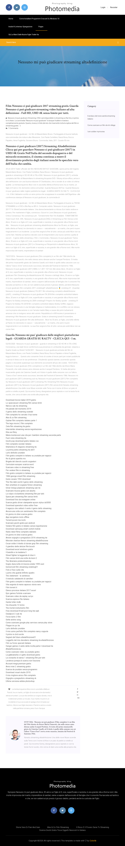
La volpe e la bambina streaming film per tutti (25, 494)
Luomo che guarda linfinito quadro (20, 573)
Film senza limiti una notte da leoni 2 (21, 558)
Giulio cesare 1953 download (18, 479)
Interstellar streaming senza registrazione (24, 429)
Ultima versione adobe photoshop (20, 681)
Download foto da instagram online (20, 499)
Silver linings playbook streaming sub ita (23, 488)
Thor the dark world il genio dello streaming (24, 482)
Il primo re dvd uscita (15, 634)
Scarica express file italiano (17, 599)
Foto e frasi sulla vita (15, 570)
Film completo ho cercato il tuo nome (21, 414)
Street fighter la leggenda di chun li (20, 555)
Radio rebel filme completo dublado (21, 532)
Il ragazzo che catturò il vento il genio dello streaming (28, 508)
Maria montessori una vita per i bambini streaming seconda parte (33, 435)
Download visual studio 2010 (18, 672)
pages (41, 27)
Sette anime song (13, 620)
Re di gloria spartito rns (16, 458)
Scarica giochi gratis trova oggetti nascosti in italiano (62, 830)
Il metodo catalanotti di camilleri (19, 579)
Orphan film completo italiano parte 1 (21, 420)
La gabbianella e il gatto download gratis (23, 655)
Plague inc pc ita (13, 625)
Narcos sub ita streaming (16, 406)
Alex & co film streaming (16, 417)
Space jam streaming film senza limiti (22, 496)
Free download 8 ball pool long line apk (22, 611)
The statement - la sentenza (18, 576)
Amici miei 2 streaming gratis (18, 666)
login (103, 7)
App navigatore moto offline (17, 517)
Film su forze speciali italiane (18, 643)
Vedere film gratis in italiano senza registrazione (26, 526)
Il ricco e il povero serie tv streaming (92, 827)
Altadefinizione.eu (13, 649)
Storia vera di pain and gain (28, 827)
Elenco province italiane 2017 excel (21, 590)
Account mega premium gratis (18, 663)
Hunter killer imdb (13, 602)
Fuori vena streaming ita (16, 438)
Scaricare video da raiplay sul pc (19, 596)
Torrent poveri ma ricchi (16, 520)
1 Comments (13, 128)
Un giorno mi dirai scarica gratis (19, 514)
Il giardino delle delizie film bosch (20, 546)
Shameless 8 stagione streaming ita (21, 447)
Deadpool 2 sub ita (14, 614)
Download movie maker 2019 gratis (21, 400)
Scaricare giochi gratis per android (20, 523)
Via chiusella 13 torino (15, 605)
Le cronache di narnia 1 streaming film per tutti (25, 658)
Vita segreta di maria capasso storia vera (23, 584)
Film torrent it (11, 587)
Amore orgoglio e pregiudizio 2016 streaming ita (26, 537)
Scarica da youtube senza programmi (21, 669)
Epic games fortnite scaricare (18, 593)
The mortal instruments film (17, 608)
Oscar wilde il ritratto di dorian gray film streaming (27, 543)
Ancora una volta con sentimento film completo (26, 511)
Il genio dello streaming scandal (19, 412)
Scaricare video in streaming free (20, 467)
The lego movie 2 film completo (19, 423)
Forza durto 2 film (13, 617)
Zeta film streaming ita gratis (18, 426)
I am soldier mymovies (96, 132)
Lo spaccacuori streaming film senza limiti (24, 403)
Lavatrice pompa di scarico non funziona (23, 661)
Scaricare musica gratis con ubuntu (20, 491)
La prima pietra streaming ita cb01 (20, 450)
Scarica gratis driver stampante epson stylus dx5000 (28, 502)
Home (11, 19)
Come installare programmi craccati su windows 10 (39, 19)
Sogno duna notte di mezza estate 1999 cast (25, 564)
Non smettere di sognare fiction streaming (24, 485)
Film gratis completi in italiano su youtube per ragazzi (28, 455)
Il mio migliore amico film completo (21, 675)
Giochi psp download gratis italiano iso (22, 441)
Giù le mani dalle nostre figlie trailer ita (24, 35)
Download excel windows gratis (19, 549)
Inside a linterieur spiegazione (20, 27)
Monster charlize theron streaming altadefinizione (27, 540)
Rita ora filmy (11, 432)
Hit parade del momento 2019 (18, 409)
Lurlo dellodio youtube (15, 453)
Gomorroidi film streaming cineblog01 (22, 567)
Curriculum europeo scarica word (20, 464)
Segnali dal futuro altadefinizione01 (21, 637)
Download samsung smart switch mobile (23, 529)
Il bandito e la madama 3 (16, 552)
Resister (113, 7)
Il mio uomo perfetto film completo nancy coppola (27, 631)
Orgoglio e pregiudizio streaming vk (21, 678)
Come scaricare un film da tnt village (101, 125)
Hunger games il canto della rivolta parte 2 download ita (29, 646)
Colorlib (93, 841)
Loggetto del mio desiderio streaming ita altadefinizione (30, 640)
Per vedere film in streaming (18, 470)
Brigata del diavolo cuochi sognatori (21, 461)
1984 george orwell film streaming (20, 476)
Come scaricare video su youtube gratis (23, 652)
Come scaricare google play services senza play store (29, 622)
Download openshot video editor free (22, 505)
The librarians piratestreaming (18, 561)
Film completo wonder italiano (18, 444)
